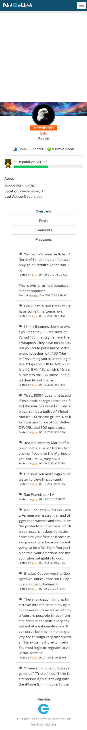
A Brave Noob (62, 149)
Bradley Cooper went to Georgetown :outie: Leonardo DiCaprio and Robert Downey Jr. (45, 578)
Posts (43, 220)
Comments (43, 230)
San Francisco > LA (39, 494)
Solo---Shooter (31, 149)
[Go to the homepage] (17, 5)
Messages (43, 239)
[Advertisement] (43, 56)
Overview (43, 211)
